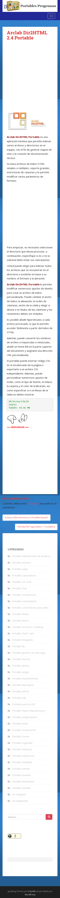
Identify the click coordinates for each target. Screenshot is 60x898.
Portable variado (21, 768)
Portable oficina (20, 691)
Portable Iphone (20, 665)
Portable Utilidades (22, 762)
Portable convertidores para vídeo (30, 607)
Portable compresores (24, 594)
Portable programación (24, 717)
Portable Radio (20, 723)
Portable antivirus (21, 562)
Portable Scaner (20, 736)
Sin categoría (19, 794)
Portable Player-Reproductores (28, 710)
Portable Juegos (20, 672)
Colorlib (31, 891)
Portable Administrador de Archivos (31, 556)
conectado (33, 503)
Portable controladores (24, 601)
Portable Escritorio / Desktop (27, 627)
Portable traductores (23, 755)
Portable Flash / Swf (23, 633)
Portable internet (21, 659)
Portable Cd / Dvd (21, 581)
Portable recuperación (24, 730)
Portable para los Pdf (23, 704)
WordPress (30, 894)
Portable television (22, 749)
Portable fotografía (22, 639)
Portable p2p (19, 697)
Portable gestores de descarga (28, 652)
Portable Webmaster (23, 781)
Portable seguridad (22, 742)
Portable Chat (19, 588)
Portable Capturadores (24, 575)
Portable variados (21, 775)
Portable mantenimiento (25, 678)
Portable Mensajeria (23, 685)
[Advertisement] (30, 76)
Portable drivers (20, 620)
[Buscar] (49, 817)
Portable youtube (21, 788)
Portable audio (20, 569)
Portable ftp (18, 646)
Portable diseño (20, 614)
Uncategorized (20, 800)
